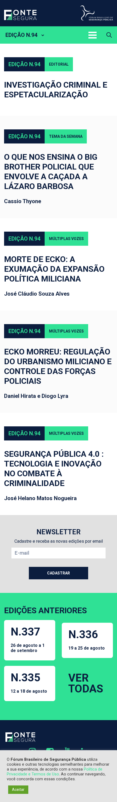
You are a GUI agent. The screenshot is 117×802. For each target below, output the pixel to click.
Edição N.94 (24, 64)
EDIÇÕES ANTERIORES (45, 610)
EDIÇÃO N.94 (21, 35)
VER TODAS (85, 683)
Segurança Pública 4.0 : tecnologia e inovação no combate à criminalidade (54, 468)
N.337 (28, 639)
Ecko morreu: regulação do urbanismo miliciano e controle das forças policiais (58, 366)
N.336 (86, 639)
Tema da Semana (65, 136)
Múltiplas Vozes (66, 239)
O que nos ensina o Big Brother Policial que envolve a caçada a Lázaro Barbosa (50, 171)
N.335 (29, 682)
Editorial (59, 64)
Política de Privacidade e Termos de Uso (54, 772)
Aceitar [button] (18, 789)
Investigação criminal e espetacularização (55, 89)
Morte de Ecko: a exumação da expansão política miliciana (54, 268)
